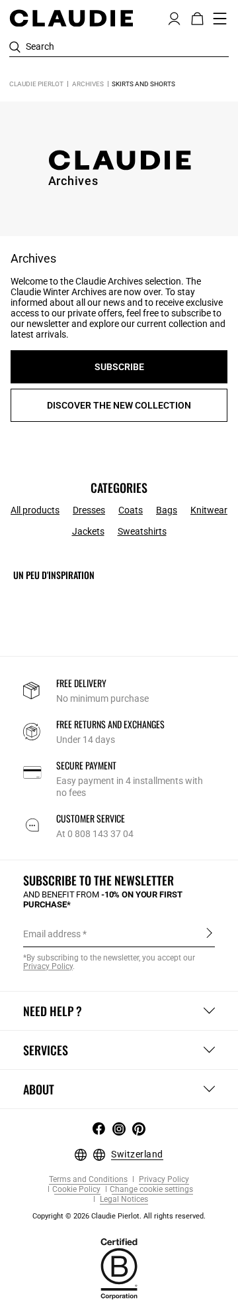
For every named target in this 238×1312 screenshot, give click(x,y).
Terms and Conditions (88, 1179)
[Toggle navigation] (220, 18)
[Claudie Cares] (119, 1267)
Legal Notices (123, 1199)
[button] (174, 17)
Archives (88, 84)
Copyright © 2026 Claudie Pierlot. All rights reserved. (119, 1216)
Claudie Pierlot (36, 84)
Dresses (89, 510)
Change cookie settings (151, 1189)
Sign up (209, 933)
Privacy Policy (163, 1179)
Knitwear (208, 510)
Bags (166, 510)
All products (35, 510)
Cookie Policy (76, 1189)
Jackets (88, 531)
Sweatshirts (142, 531)
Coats (130, 510)
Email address (52, 934)
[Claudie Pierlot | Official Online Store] (71, 18)
